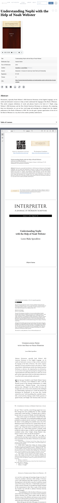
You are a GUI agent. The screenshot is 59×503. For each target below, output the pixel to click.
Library (29, 2)
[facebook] (2, 86)
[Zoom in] (32, 131)
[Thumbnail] (2, 134)
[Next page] (14, 131)
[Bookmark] (2, 138)
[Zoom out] (24, 131)
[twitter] (6, 86)
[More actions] (56, 131)
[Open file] (47, 131)
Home (8, 2)
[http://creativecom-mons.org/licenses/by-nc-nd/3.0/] (31, 306)
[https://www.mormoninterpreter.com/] (41, 153)
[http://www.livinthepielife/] (41, 446)
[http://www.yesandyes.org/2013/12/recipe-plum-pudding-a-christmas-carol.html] (45, 451)
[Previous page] (5, 131)
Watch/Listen (15, 2)
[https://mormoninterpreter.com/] (26, 192)
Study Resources (23, 3)
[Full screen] (44, 131)
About (34, 2)
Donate (51, 3)
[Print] (53, 131)
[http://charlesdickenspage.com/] (40, 448)
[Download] (50, 131)
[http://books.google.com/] (41, 442)
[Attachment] (2, 141)
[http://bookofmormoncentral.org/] (21, 153)
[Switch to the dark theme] (42, 131)
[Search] (2, 131)
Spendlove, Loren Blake (21, 67)
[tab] (2, 134)
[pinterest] (10, 86)
